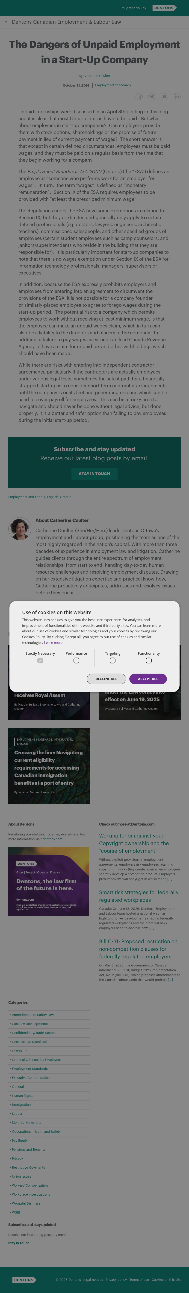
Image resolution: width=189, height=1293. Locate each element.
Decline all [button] (106, 679)
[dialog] (94, 646)
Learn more (53, 642)
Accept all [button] (148, 679)
